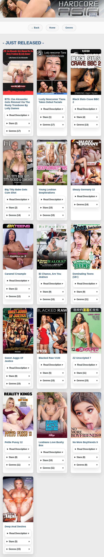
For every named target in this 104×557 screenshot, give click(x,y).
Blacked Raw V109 (49, 358)
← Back (35, 28)
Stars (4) (81, 117)
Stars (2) (13, 123)
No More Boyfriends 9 (85, 442)
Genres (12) (15, 296)
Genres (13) (82, 125)
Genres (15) (15, 383)
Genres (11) (82, 299)
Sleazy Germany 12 (84, 189)
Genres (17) (15, 131)
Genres (69, 28)
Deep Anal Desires (15, 526)
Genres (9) (82, 465)
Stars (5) (47, 373)
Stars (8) (13, 376)
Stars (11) (81, 373)
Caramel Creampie (15, 273)
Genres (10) (49, 215)
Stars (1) (47, 117)
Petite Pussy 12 (14, 442)
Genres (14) (15, 215)
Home (52, 28)
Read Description (18, 115)
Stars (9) (47, 292)
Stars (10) (48, 207)
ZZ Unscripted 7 (82, 358)
